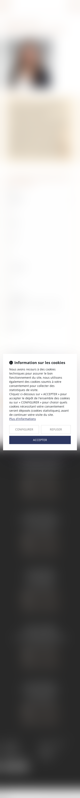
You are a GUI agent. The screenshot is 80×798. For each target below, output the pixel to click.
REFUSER (56, 429)
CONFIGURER (24, 429)
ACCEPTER (40, 440)
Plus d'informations (22, 419)
